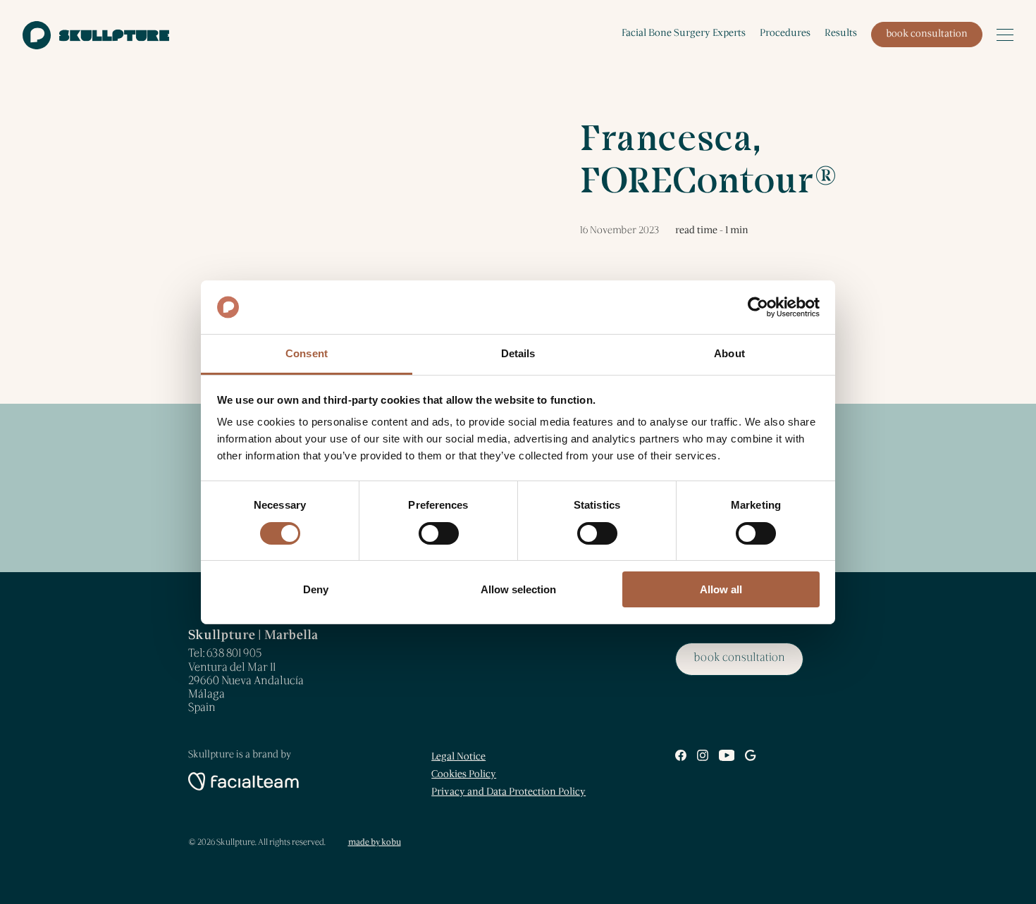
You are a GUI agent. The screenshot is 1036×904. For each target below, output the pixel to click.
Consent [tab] (306, 353)
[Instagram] (702, 758)
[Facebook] (680, 758)
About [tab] (729, 353)
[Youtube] (727, 758)
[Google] (750, 758)
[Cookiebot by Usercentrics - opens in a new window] (758, 307)
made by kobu (374, 842)
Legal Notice (458, 757)
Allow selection (518, 589)
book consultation (927, 34)
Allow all (721, 589)
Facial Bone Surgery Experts (684, 33)
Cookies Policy (463, 774)
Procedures (785, 33)
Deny (315, 589)
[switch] (439, 533)
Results (841, 33)
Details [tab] (518, 353)
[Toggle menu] (1005, 34)
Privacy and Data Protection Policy (508, 792)
